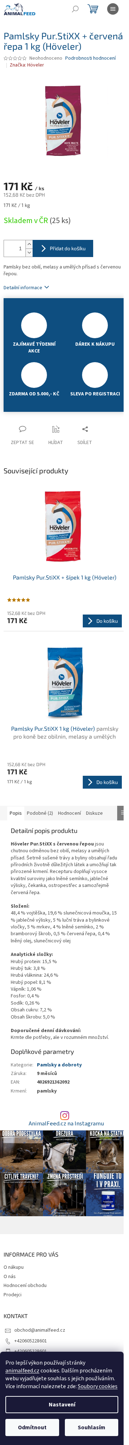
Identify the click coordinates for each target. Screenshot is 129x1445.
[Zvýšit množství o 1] (29, 244)
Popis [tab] (16, 813)
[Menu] (113, 9)
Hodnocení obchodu (25, 1285)
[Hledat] (75, 9)
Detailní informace (23, 287)
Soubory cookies (98, 1386)
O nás (10, 1276)
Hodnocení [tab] (69, 813)
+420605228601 (30, 1341)
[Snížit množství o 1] (29, 252)
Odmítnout (32, 1427)
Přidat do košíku (68, 248)
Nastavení (62, 1405)
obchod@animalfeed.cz (39, 1330)
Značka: (27, 65)
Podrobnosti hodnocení (90, 58)
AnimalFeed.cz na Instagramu (66, 1124)
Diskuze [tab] (94, 813)
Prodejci (13, 1294)
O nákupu (14, 1267)
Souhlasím (91, 1427)
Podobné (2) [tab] (40, 813)
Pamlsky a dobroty (59, 1065)
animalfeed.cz (22, 1371)
